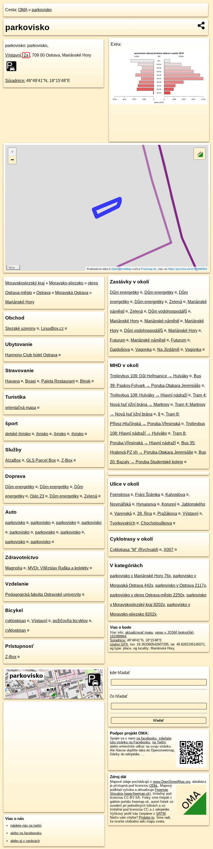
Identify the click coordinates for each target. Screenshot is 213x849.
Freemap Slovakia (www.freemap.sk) (139, 792)
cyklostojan (15, 621)
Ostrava (43, 292)
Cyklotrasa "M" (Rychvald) (134, 549)
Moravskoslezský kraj (25, 283)
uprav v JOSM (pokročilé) (174, 632)
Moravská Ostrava (71, 292)
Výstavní (16, 55)
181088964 (118, 636)
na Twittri (159, 742)
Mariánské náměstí (161, 321)
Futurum (117, 340)
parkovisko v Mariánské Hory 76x (140, 576)
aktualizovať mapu (139, 632)
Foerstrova (120, 494)
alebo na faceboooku (26, 833)
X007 (169, 549)
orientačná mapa (20, 407)
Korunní (169, 504)
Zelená (90, 496)
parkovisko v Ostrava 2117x (180, 585)
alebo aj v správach (25, 841)
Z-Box (66, 460)
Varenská (123, 513)
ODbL (153, 785)
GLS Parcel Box (41, 460)
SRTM (161, 814)
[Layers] (199, 153)
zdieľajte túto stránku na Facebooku (140, 740)
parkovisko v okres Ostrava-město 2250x (147, 595)
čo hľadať (119, 696)
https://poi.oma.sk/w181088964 (187, 269)
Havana (12, 381)
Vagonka (143, 349)
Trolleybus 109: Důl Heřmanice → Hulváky (149, 376)
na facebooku (146, 738)
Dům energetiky (19, 487)
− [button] (12, 160)
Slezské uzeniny (20, 328)
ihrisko (42, 434)
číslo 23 (37, 496)
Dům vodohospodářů (167, 311)
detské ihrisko (18, 434)
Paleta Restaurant (58, 381)
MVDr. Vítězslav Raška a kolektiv (58, 568)
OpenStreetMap (121, 269)
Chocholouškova (156, 523)
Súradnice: (15, 80)
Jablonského (193, 504)
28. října (144, 513)
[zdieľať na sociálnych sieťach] (201, 25)
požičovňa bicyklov (70, 621)
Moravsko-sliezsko (66, 283)
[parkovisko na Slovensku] (12, 66)
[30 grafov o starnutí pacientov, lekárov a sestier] (159, 103)
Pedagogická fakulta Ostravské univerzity (43, 594)
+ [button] (12, 151)
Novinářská (120, 504)
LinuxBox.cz (52, 328)
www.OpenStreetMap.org (171, 782)
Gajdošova (120, 349)
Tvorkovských (122, 523)
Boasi (30, 381)
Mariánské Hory (19, 302)
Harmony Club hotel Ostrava (31, 355)
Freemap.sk (148, 269)
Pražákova (167, 513)
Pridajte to (146, 817)
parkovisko (42, 10)
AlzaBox (13, 460)
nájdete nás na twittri (26, 825)
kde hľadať (120, 672)
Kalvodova (175, 494)
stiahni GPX (119, 644)
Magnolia (13, 568)
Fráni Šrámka (147, 494)
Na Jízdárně (168, 349)
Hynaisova (146, 504)
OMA (22, 10)
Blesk (85, 381)
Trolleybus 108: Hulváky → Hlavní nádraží (148, 395)
